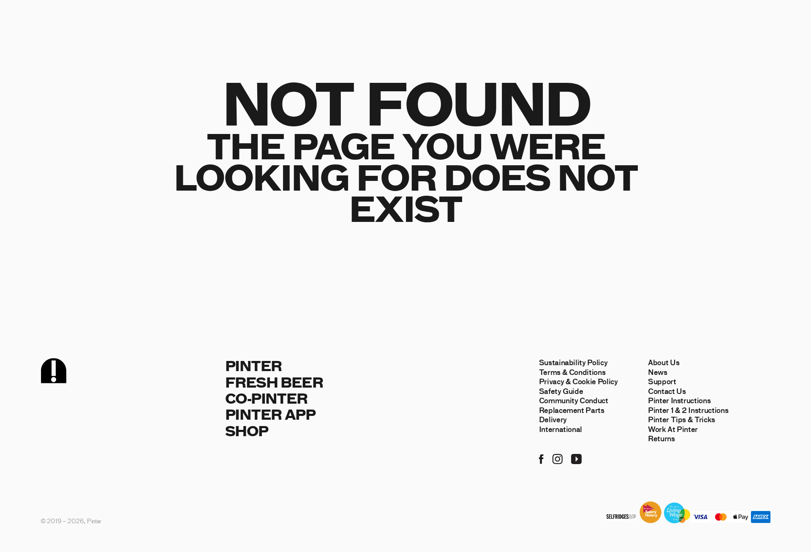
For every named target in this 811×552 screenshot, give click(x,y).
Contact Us (667, 391)
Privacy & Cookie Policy (578, 381)
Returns (661, 438)
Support (662, 381)
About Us (663, 362)
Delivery (553, 419)
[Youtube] (576, 458)
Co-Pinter (266, 398)
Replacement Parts (571, 410)
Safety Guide (561, 391)
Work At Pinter (673, 429)
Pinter (253, 365)
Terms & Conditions (572, 372)
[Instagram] (557, 458)
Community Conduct (573, 400)
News (657, 372)
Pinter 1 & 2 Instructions (688, 410)
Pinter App (270, 414)
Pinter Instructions (679, 400)
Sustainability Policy (573, 362)
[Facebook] (541, 458)
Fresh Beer (274, 382)
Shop (246, 430)
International (560, 429)
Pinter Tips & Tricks (681, 419)
